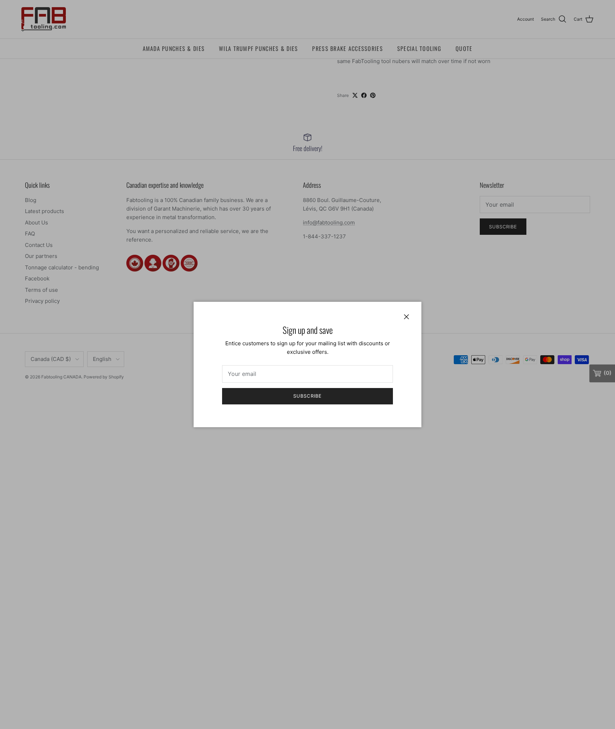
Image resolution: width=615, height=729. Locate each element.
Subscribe (307, 396)
